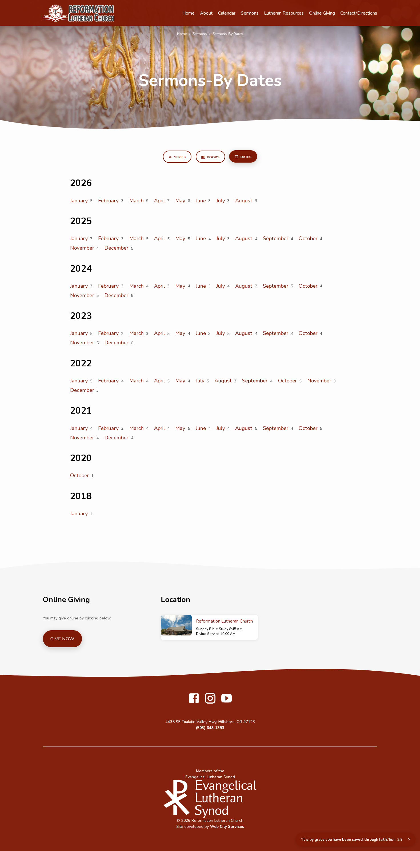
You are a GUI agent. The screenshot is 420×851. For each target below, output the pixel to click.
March (136, 200)
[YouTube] (226, 699)
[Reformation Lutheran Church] (176, 625)
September (275, 238)
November (82, 247)
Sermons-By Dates (228, 33)
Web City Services (227, 826)
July (220, 200)
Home (188, 13)
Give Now (62, 639)
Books (212, 157)
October (308, 238)
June (201, 200)
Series (179, 157)
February (108, 200)
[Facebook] (193, 699)
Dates (245, 157)
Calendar (226, 13)
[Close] (409, 839)
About (206, 13)
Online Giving (322, 13)
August (243, 200)
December (116, 247)
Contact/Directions (358, 13)
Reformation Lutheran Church (224, 621)
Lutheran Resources (284, 13)
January (79, 200)
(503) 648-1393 (210, 727)
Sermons (250, 13)
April (159, 200)
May (180, 200)
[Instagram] (210, 699)
